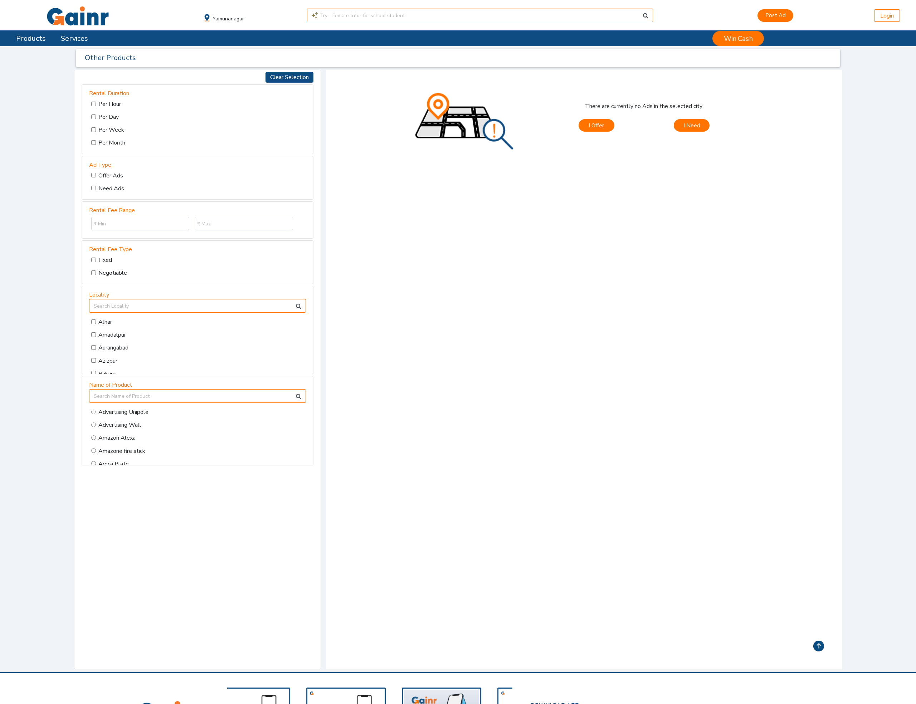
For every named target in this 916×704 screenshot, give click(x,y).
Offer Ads (110, 176)
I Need (691, 125)
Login (887, 16)
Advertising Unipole (123, 412)
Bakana (107, 374)
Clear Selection (289, 77)
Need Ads (111, 188)
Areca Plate (113, 464)
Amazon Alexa (117, 438)
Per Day (108, 117)
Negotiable (112, 273)
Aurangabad (113, 348)
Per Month (111, 143)
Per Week (111, 130)
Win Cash (738, 38)
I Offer (596, 125)
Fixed (105, 260)
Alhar (105, 322)
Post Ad (775, 15)
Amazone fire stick (121, 451)
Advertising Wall (119, 425)
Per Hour (109, 104)
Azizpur (107, 361)
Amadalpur (112, 335)
